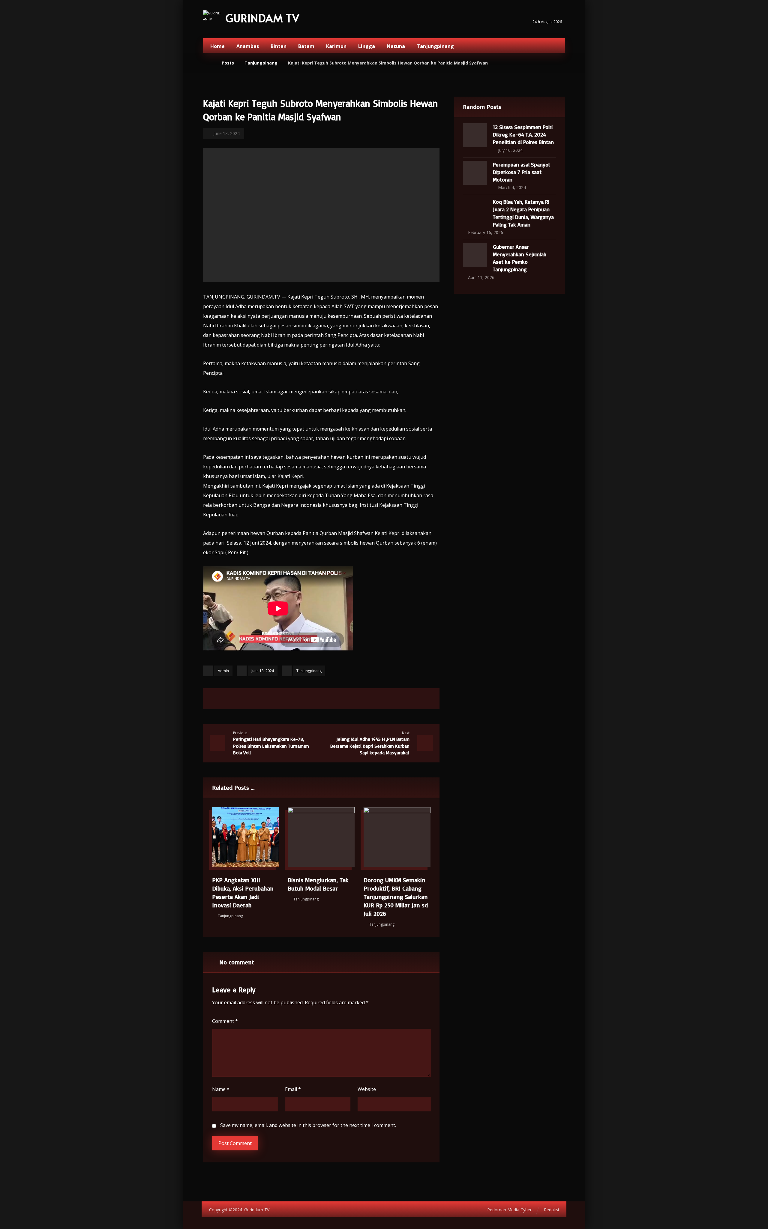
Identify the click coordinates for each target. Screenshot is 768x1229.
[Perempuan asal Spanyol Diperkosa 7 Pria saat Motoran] (475, 173)
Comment (225, 1021)
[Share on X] (299, 699)
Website (367, 1089)
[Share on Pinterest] (314, 699)
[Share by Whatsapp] (344, 699)
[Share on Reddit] (329, 699)
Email (293, 1089)
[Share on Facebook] (284, 699)
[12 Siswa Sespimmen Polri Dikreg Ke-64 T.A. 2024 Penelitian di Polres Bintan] (475, 135)
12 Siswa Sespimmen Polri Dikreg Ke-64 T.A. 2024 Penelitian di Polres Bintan (523, 134)
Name (221, 1089)
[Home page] (209, 63)
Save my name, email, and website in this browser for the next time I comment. (308, 1125)
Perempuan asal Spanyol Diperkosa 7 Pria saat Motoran (521, 172)
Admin (223, 670)
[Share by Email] (359, 699)
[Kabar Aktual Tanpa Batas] (212, 19)
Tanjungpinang (309, 670)
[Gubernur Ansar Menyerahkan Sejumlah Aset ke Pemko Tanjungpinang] (475, 255)
